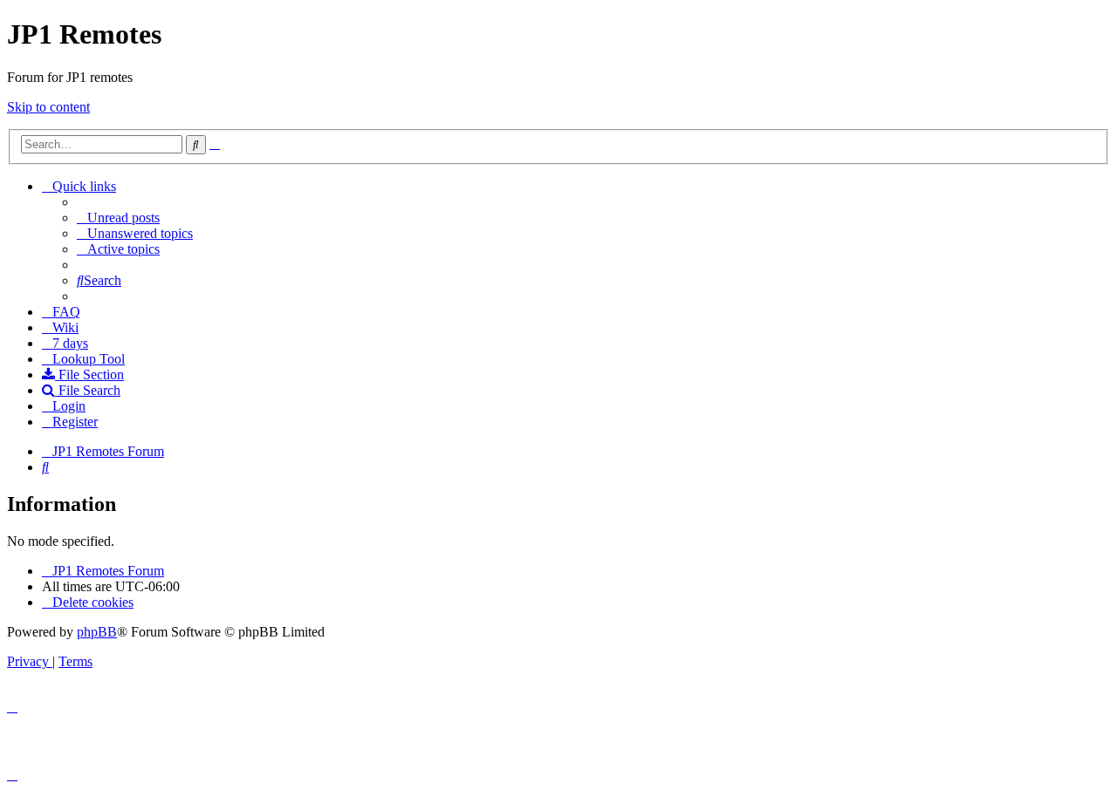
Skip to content (48, 106)
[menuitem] (118, 217)
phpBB (97, 631)
